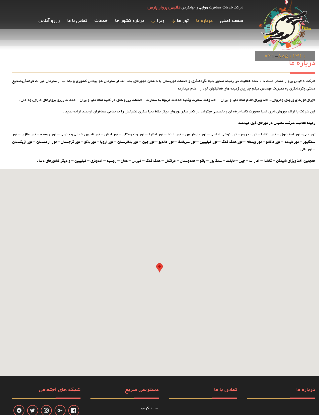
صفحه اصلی (231, 21)
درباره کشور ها (129, 21)
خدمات (101, 21)
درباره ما (204, 21)
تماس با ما (77, 21)
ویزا (160, 21)
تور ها (183, 21)
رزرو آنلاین (49, 21)
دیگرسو (146, 409)
